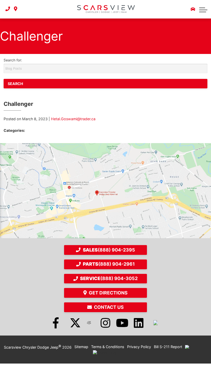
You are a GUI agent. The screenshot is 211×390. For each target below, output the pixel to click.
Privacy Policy (139, 347)
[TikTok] (155, 323)
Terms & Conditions (107, 347)
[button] (203, 9)
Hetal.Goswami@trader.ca (73, 119)
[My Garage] (193, 9)
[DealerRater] (89, 323)
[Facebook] (56, 323)
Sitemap (81, 347)
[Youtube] (122, 323)
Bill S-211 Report (168, 347)
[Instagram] (105, 323)
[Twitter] (72, 323)
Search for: (13, 60)
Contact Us (109, 307)
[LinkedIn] (139, 323)
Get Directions (108, 292)
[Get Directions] (15, 9)
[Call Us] (8, 9)
